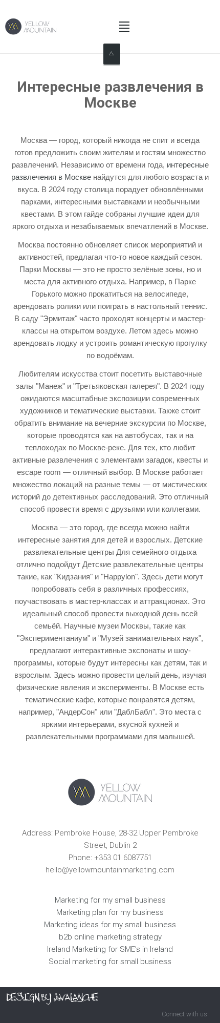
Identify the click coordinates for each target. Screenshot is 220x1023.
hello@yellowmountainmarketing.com (110, 869)
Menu (124, 26)
